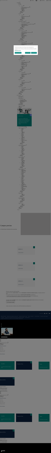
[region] (26, 50)
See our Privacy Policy (18, 50)
